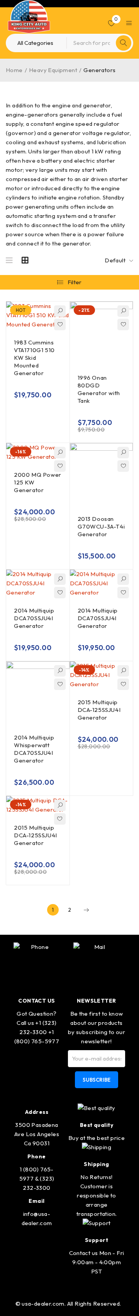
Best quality (96, 1125)
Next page (86, 910)
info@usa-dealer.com (37, 1218)
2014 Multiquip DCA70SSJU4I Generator (34, 618)
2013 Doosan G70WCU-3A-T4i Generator (101, 526)
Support (96, 1240)
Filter (75, 282)
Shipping (96, 1164)
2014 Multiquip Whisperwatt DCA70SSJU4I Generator (34, 749)
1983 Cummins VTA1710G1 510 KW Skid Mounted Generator (34, 358)
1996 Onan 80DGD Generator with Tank (99, 389)
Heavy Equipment (53, 70)
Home (14, 70)
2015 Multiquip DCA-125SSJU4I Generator (99, 709)
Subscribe (96, 1080)
